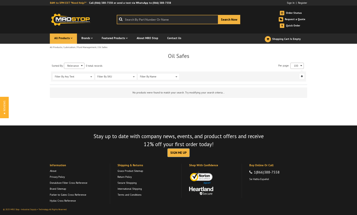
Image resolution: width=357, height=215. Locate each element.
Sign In (291, 2)
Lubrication (69, 47)
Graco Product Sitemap (130, 171)
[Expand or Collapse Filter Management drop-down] (302, 76)
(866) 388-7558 (103, 2)
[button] (4, 107)
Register (302, 2)
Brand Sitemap (58, 188)
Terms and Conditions (129, 194)
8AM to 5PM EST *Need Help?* (68, 2)
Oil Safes (102, 47)
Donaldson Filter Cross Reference (68, 182)
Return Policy (125, 177)
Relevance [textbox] (73, 65)
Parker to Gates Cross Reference (68, 194)
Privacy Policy (57, 177)
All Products (56, 47)
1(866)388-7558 (267, 172)
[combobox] (178, 19)
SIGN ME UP (178, 153)
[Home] (72, 19)
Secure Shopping (127, 182)
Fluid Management (86, 47)
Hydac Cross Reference (63, 200)
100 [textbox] (296, 65)
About (53, 171)
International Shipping (130, 188)
